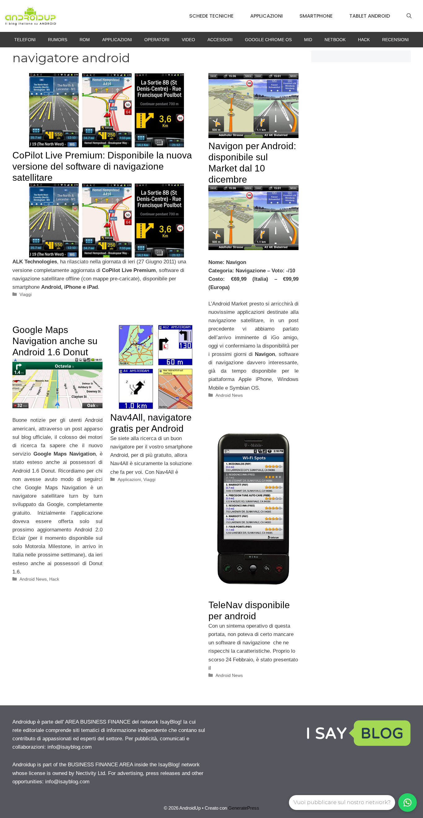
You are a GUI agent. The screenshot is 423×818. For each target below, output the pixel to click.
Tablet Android (369, 15)
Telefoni (25, 39)
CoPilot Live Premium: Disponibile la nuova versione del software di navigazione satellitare (102, 166)
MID (308, 39)
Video (188, 39)
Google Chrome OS (268, 39)
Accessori (220, 39)
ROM (85, 39)
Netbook (335, 39)
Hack (364, 39)
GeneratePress (243, 808)
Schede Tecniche (211, 15)
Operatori (156, 39)
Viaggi (26, 294)
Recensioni (395, 39)
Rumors (57, 39)
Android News (229, 395)
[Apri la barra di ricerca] (409, 16)
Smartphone (316, 15)
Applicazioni (266, 15)
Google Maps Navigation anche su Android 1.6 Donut (55, 341)
